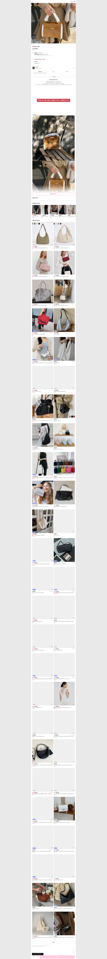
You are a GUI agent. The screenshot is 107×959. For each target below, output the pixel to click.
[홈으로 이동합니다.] (72, 1)
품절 (57, 956)
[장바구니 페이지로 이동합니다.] (74, 1)
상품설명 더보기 (53, 193)
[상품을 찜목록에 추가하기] (39, 213)
